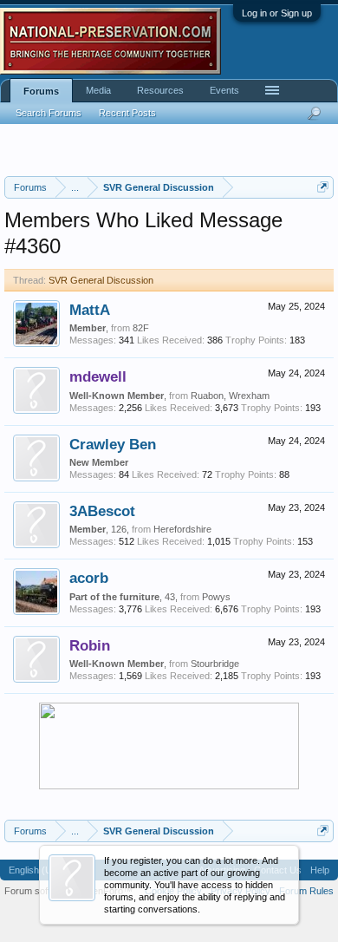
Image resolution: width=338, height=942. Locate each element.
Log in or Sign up (277, 13)
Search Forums (48, 113)
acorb (88, 577)
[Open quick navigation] (322, 187)
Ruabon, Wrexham (230, 395)
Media (98, 90)
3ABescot (102, 511)
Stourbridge (215, 663)
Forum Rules (306, 891)
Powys (216, 597)
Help (319, 870)
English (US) (35, 870)
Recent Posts (127, 113)
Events (224, 90)
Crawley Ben (112, 444)
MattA (89, 309)
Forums (41, 91)
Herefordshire (182, 529)
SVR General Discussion (101, 280)
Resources (160, 90)
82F (141, 328)
